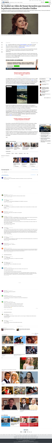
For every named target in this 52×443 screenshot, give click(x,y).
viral (30, 44)
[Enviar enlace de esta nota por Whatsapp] (2, 47)
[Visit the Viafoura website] (36, 333)
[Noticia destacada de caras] (24, 417)
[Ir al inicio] (6, 2)
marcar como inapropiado (36, 180)
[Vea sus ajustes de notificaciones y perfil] (50, 2)
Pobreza (12, 153)
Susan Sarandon (8, 153)
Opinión (18, 2)
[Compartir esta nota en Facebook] (2, 42)
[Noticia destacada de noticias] (5, 417)
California (16, 153)
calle (32, 79)
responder (5, 179)
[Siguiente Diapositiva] (37, 162)
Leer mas (37, 308)
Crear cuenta (36, 169)
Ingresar (43, 2)
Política (16, 2)
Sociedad (21, 2)
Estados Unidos (20, 153)
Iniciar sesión (32, 169)
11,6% (11, 114)
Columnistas (42, 78)
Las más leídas (42, 124)
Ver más (48, 143)
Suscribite (46, 2)
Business (30, 0)
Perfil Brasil (40, 0)
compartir (33, 179)
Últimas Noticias (11, 2)
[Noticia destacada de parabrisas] (33, 417)
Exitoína (37, 0)
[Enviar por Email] (2, 49)
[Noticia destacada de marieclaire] (15, 417)
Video (24, 153)
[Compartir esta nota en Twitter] (2, 45)
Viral (27, 153)
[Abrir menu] (1, 2)
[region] (19, 251)
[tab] (5, 174)
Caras (35, 0)
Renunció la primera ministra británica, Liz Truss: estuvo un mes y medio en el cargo (22, 74)
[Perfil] (6, 415)
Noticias (33, 0)
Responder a (6, 200)
